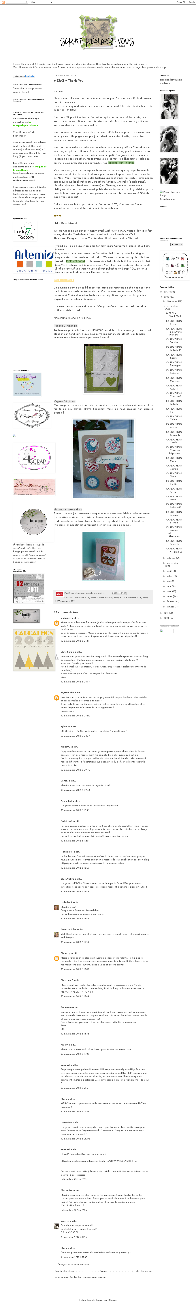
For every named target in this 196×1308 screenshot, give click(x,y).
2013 (166, 292)
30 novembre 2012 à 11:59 (75, 841)
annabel (65, 1065)
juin (169, 581)
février (171, 602)
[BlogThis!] (116, 593)
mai (169, 586)
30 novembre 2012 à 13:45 (75, 891)
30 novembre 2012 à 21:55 (75, 1112)
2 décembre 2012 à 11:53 (74, 1237)
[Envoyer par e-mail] (113, 593)
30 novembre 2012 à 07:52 (75, 716)
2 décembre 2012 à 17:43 (74, 1257)
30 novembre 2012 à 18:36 (75, 1034)
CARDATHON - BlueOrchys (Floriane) (174, 332)
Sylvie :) (65, 726)
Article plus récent (65, 1271)
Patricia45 (67, 821)
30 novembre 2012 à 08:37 (75, 736)
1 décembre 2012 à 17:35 (74, 1179)
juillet (170, 576)
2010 (167, 618)
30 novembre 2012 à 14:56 (75, 919)
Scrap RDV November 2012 (127, 598)
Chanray (66, 953)
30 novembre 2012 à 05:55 (75, 641)
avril (169, 591)
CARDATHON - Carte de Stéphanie (174, 450)
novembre (172, 306)
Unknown (66, 618)
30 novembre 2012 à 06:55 (75, 682)
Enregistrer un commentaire (73, 1264)
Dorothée (66, 1122)
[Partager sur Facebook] (122, 593)
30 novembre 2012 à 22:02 (75, 1139)
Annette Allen (68, 929)
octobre (171, 558)
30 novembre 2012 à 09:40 (75, 770)
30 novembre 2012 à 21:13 (75, 1088)
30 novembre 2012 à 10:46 (75, 810)
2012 (167, 297)
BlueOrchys (67, 879)
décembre (172, 301)
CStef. (64, 781)
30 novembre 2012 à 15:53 (75, 942)
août (170, 571)
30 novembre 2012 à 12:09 (75, 868)
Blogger (112, 1300)
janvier (171, 607)
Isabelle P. (66, 902)
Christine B (67, 980)
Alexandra (67, 1190)
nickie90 (65, 747)
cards (93, 598)
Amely (64, 1045)
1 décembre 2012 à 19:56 (74, 1210)
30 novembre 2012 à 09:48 (75, 790)
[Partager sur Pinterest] (125, 593)
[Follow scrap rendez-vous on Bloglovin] (24, 77)
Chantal (66, 513)
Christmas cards (105, 598)
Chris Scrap (67, 652)
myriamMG (67, 692)
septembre (173, 563)
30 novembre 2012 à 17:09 (75, 969)
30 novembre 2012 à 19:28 (75, 1054)
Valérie (65, 1221)
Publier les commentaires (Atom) (88, 1277)
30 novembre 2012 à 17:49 (75, 996)
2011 (166, 613)
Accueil (103, 1271)
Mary (64, 1099)
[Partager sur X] (119, 593)
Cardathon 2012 (81, 598)
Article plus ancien (142, 1271)
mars (170, 596)
